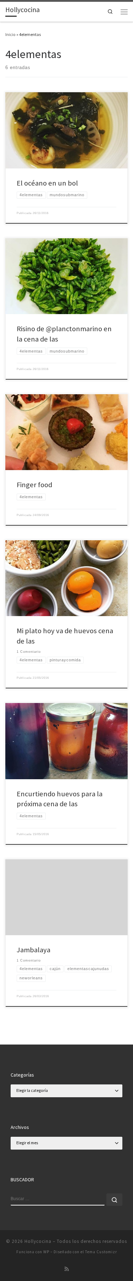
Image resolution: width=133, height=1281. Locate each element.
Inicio (10, 34)
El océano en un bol (47, 183)
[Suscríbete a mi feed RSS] (67, 1269)
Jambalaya (33, 949)
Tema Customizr (101, 1251)
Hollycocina (37, 1241)
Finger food (34, 484)
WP (46, 1251)
